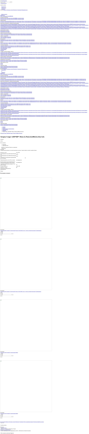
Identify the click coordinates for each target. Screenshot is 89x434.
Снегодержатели (15, 28)
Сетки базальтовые (3, 48)
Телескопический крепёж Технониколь (64, 42)
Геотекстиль (2, 15)
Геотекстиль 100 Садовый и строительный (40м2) (9, 352)
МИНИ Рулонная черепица (75, 24)
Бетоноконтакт (3, 30)
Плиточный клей (74, 52)
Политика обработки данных (39, 421)
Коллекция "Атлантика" (41, 28)
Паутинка (2, 50)
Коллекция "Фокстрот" (61, 28)
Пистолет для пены (12, 39)
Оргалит (1, 33)
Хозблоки (15, 60)
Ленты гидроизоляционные (27, 21)
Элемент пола (28, 45)
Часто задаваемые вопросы (28, 421)
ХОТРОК (4, 130)
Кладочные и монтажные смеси (29, 52)
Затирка (15, 52)
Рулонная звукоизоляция (52, 57)
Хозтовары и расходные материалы (28, 39)
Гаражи (6, 60)
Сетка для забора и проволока (5, 36)
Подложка (46, 57)
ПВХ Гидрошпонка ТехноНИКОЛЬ (6, 16)
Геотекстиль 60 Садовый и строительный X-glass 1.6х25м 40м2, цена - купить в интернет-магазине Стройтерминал (20, 291)
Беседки (3, 60)
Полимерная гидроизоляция (37, 21)
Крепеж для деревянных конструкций (20, 42)
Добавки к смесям (11, 52)
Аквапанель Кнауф (3, 45)
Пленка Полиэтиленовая (13, 66)
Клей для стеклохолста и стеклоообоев (50, 52)
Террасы (18, 60)
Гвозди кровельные (3, 24)
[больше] (12, 233)
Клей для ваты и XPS (39, 52)
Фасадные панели (3, 18)
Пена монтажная (68, 52)
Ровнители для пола (80, 52)
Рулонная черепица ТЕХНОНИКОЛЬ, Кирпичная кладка (34, 25)
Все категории (3, 421)
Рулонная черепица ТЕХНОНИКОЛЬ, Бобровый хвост (14, 25)
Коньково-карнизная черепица (64, 24)
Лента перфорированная (31, 42)
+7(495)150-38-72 (3, 3)
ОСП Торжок (17, 33)
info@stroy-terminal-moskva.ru (5, 429)
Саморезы (41, 42)
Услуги (1, 63)
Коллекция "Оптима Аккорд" (41, 24)
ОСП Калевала (6, 33)
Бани (1, 60)
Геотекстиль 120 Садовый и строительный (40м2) (9, 413)
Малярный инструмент (4, 39)
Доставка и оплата (10, 69)
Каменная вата (26, 57)
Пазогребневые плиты (61, 52)
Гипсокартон (21, 45)
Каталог (4, 127)
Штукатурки (16, 53)
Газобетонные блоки (4, 52)
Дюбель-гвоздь (11, 42)
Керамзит (19, 52)
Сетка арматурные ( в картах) (5, 47)
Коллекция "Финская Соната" (51, 28)
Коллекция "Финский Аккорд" (31, 28)
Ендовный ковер (10, 24)
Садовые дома (10, 60)
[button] (44, 419)
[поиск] (11, 2)
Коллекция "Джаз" (24, 24)
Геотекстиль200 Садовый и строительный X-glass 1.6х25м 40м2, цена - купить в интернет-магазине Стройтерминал (20, 230)
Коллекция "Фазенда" (22, 28)
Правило (17, 39)
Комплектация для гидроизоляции (16, 21)
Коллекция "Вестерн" (17, 24)
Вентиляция (67, 28)
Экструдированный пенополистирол (63, 57)
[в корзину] (1, 235)
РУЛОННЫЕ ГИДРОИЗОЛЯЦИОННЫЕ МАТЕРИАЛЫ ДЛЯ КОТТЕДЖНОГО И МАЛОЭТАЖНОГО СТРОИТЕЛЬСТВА (64, 21)
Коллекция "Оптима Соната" (69, 25)
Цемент (85, 52)
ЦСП (24, 45)
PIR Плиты (2, 57)
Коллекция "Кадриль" (32, 24)
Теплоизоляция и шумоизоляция (8, 128)
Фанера (21, 33)
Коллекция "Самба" (77, 25)
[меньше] (1, 233)
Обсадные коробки (23, 60)
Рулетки (20, 39)
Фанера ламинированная (27, 33)
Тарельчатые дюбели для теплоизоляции (50, 42)
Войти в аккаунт (4, 14)
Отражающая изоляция (40, 57)
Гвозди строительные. (4, 42)
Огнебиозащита (3, 49)
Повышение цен (24, 69)
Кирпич (22, 52)
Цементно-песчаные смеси (5, 53)
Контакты (15, 69)
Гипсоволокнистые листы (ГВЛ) (13, 45)
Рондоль (37, 42)
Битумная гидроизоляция (4, 21)
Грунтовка (7, 30)
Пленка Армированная (4, 66)
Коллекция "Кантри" (51, 25)
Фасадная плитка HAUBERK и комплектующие (15, 18)
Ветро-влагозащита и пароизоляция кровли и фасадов (14, 57)
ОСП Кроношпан (12, 33)
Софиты (46, 25)
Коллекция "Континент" (59, 25)
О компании (19, 69)
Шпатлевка (12, 53)
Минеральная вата (32, 57)
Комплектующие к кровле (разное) (53, 24)
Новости (4, 69)
